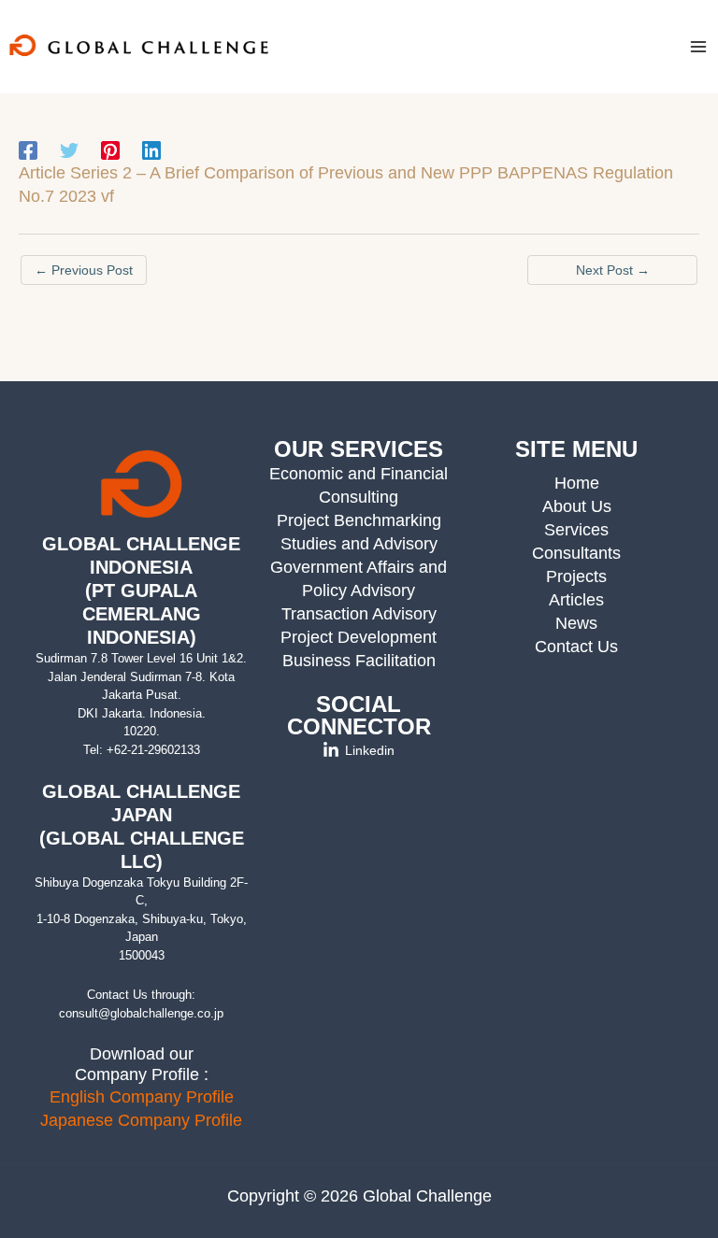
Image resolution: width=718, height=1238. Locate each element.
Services (576, 529)
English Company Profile (142, 1097)
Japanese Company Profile (141, 1120)
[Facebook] (28, 150)
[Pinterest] (110, 150)
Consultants (576, 553)
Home (576, 483)
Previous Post (84, 270)
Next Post (613, 270)
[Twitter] (69, 150)
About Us (576, 506)
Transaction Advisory (359, 614)
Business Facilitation (359, 660)
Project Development (358, 637)
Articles (576, 600)
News (576, 623)
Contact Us (576, 646)
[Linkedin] (151, 150)
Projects (576, 576)
